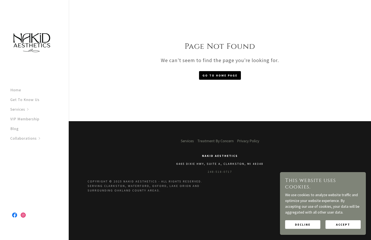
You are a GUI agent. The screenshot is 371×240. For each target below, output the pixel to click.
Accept (343, 224)
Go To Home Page (219, 75)
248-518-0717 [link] (220, 172)
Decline (302, 224)
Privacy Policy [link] (248, 140)
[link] (31, 41)
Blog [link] (14, 128)
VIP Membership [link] (24, 118)
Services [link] (187, 140)
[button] (39, 109)
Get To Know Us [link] (25, 99)
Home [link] (15, 89)
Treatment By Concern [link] (215, 140)
